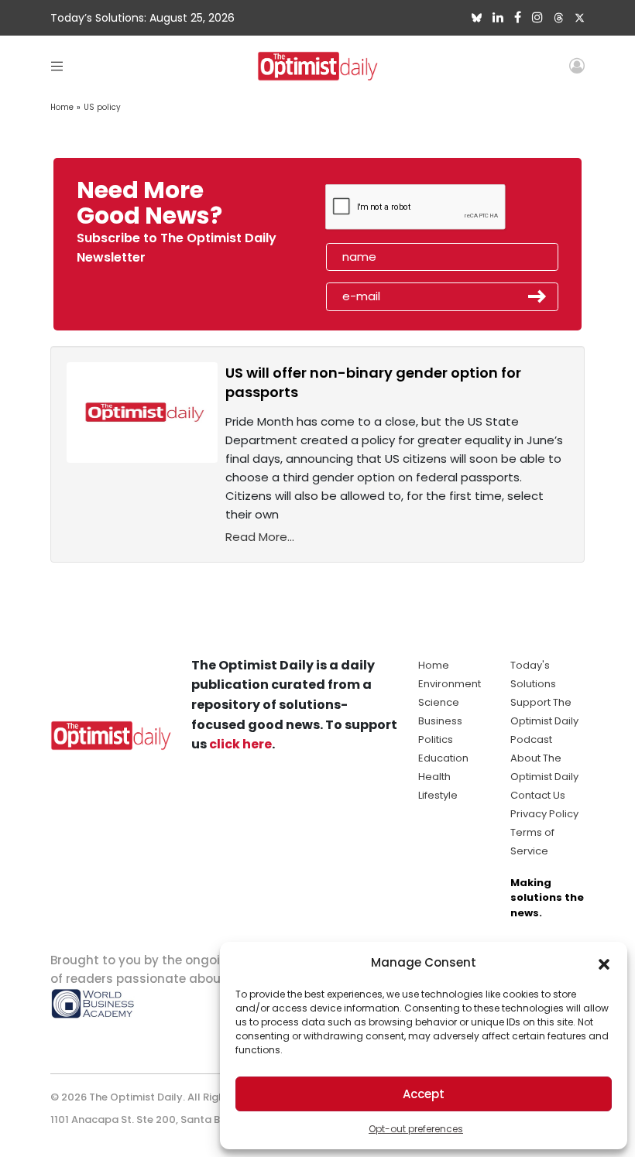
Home (62, 107)
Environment (449, 683)
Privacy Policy (544, 813)
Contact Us (537, 795)
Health (434, 776)
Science (438, 702)
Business (440, 721)
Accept (423, 1094)
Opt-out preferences (416, 1128)
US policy (102, 107)
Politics (435, 739)
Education (443, 758)
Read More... (259, 537)
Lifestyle (438, 795)
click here (240, 744)
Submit (537, 296)
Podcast (531, 739)
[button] (604, 962)
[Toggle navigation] (57, 65)
